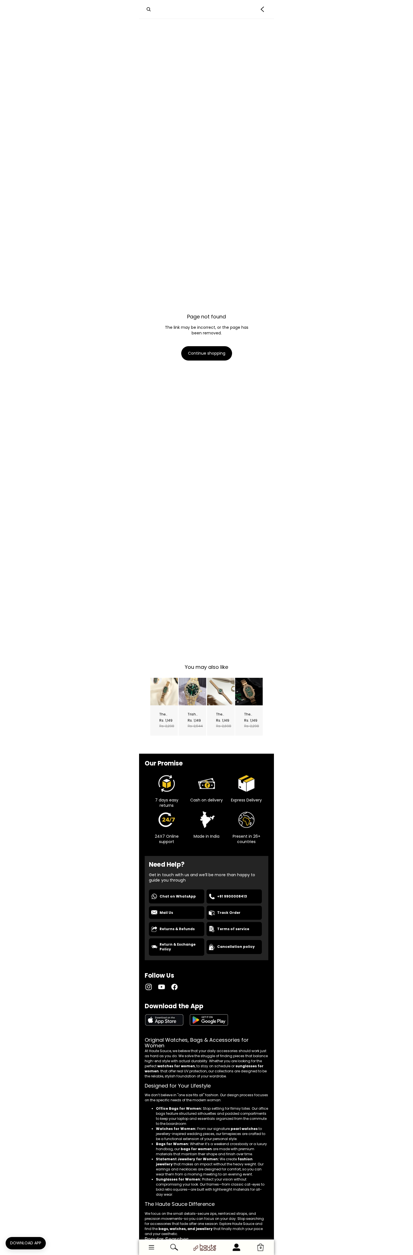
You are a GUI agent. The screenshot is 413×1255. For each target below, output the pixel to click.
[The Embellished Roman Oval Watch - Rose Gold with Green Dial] (249, 691)
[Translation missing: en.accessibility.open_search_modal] (149, 9)
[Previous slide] (154, 691)
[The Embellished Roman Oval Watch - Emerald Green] (164, 691)
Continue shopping (206, 353)
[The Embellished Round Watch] (221, 691)
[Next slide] (173, 691)
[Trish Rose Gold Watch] (192, 691)
